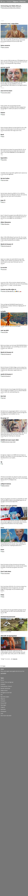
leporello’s (4, 158)
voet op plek (5, 330)
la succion (4, 267)
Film (2, 694)
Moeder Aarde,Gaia (5, 688)
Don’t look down (6, 571)
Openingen (3, 705)
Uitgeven (15, 1)
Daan (2, 549)
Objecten (3, 699)
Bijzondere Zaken (5, 697)
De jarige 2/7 (5, 418)
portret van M (5, 67)
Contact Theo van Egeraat (7, 682)
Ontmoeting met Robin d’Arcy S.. (11, 6)
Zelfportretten (4, 690)
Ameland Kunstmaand (8, 617)
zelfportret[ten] (6, 484)
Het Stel (3, 396)
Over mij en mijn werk (6, 715)
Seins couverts (5, 45)
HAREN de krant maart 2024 (10, 440)
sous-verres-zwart (6, 91)
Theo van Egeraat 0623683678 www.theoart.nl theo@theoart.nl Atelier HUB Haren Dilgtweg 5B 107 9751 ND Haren (13, 306)
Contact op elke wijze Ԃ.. (9, 289)
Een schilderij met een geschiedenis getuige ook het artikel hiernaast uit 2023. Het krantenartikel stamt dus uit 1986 (13, 611)
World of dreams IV (7, 244)
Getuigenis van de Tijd (6, 692)
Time (21, 1)
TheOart (9, 1)
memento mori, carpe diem (9, 23)
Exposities (3, 709)
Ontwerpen (3, 711)
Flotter (3, 113)
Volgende (15, 659)
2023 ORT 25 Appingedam (9, 636)
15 (11, 659)
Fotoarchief (3, 703)
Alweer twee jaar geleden (9, 506)
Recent (2, 680)
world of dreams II (7, 374)
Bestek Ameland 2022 (6, 631)
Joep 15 (3, 200)
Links (2, 713)
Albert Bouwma (6, 222)
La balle (3, 311)
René (2, 134)
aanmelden (3, 673)
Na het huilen (5, 178)
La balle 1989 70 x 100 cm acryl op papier (11, 326)
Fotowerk (3, 701)
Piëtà (2, 595)
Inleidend (3, 684)
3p (1, 462)
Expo (3, 1)
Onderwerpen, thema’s (6, 686)
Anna (2, 527)
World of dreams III (7, 352)
